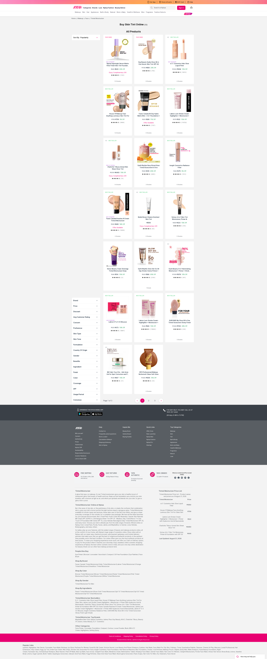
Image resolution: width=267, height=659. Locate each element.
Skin (171, 434)
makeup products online (132, 530)
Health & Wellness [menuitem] (133, 12)
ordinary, (173, 647)
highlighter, (33, 647)
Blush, (127, 628)
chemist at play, (208, 647)
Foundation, (96, 628)
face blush (102, 554)
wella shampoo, (193, 649)
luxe (100, 8)
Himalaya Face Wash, (143, 652)
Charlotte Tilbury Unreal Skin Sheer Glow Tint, (100, 604)
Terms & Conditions (115, 636)
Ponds (95, 525)
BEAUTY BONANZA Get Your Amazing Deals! (91, 2)
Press (77, 442)
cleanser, (199, 647)
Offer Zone (149, 431)
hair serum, (41, 647)
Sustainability (79, 450)
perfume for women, (82, 647)
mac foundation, (141, 649)
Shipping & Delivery (105, 442)
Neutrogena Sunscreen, (125, 654)
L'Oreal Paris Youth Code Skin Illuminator (114, 516)
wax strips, (66, 649)
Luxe (171, 456)
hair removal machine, (127, 649)
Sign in (181, 8)
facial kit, (92, 647)
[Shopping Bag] (191, 7)
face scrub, (90, 652)
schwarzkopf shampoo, (47, 652)
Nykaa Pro (149, 442)
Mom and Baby (174, 445)
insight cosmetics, (100, 649)
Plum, (110, 619)
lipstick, (25, 647)
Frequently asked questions (107, 434)
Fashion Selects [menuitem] (160, 12)
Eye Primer (79, 554)
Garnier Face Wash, (157, 652)
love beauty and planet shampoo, (127, 647)
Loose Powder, (119, 628)
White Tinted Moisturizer (111, 576)
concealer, (49, 647)
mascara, (217, 647)
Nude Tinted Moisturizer (121, 574)
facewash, (31, 652)
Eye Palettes (133, 554)
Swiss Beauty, (88, 621)
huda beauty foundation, (208, 649)
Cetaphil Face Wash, (102, 652)
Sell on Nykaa (103, 445)
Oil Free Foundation (121, 554)
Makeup (80, 18)
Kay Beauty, (117, 619)
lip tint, (46, 649)
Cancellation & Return (105, 439)
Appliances (173, 442)
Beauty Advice (120, 8)
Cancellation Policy (141, 636)
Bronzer (86, 554)
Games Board (127, 434)
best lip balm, (81, 652)
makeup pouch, (168, 649)
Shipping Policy (128, 636)
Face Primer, (79, 628)
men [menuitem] (142, 12)
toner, (179, 647)
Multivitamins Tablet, (128, 652)
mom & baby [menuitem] (121, 12)
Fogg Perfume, (91, 654)
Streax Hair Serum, (214, 652)
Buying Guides (127, 436)
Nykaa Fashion (108, 8)
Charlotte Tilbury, (132, 619)
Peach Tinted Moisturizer (84, 591)
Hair (171, 436)
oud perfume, (158, 649)
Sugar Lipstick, (38, 654)
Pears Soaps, (138, 654)
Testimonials (79, 444)
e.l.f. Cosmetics (98, 621)
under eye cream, (56, 649)
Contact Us (102, 431)
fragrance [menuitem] (149, 12)
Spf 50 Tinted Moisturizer (93, 594)
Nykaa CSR (78, 447)
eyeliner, (142, 647)
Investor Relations (80, 456)
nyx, (37, 652)
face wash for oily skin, (161, 647)
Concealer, (88, 628)
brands (95, 8)
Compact (110, 554)
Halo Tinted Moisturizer (107, 564)
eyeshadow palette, (189, 647)
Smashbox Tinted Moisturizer (99, 566)
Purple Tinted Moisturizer (93, 576)
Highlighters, (85, 630)
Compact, (104, 628)
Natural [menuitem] (112, 12)
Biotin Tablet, (47, 654)
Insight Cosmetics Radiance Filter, (95, 611)
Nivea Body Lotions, (228, 652)
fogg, (42, 649)
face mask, (57, 647)
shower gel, (75, 649)
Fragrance (173, 451)
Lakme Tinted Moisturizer (126, 564)
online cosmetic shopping (133, 542)
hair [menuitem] (88, 12)
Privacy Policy (154, 636)
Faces (100, 525)
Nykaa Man (149, 436)
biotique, (64, 647)
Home (73, 18)
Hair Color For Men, (149, 654)
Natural (172, 453)
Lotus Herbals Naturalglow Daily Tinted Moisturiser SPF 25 (123, 521)
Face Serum (171, 654)
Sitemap (149, 445)
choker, (150, 649)
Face (87, 18)
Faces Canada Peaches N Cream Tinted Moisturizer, (117, 606)
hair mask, (149, 647)
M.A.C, (123, 619)
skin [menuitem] (83, 12)
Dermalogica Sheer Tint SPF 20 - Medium (107, 518)
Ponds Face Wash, (201, 652)
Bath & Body (174, 439)
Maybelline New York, (82, 619)
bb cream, (99, 647)
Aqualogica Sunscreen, (60, 654)
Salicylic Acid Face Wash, (77, 654)
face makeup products (105, 547)
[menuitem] (188, 14)
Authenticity (78, 439)
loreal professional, (228, 647)
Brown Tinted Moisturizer (103, 574)
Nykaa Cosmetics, (97, 619)
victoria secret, (109, 647)
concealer (94, 554)
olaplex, (177, 649)
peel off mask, (71, 652)
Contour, (111, 628)
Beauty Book (126, 431)
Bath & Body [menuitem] (104, 12)
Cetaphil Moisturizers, (187, 652)
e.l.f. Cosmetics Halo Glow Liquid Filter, (88, 600)
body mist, (183, 649)
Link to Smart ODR (80, 458)
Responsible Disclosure (82, 453)
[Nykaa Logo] (77, 7)
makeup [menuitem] (78, 12)
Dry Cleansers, (162, 654)
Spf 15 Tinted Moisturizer (124, 591)
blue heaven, (60, 652)
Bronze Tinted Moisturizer (84, 574)
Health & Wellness (175, 448)
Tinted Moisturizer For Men (84, 584)
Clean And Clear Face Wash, (106, 654)
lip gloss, (71, 647)
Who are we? (79, 433)
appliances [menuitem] (95, 12)
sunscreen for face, (87, 649)
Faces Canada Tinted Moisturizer (86, 564)
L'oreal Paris (88, 525)
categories (87, 8)
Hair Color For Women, (172, 652)
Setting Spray (94, 630)
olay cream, (35, 649)
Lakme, (105, 619)
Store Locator (103, 436)
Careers (77, 436)
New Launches (151, 434)
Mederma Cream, (115, 652)
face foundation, (113, 649)
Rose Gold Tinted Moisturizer (104, 591)
